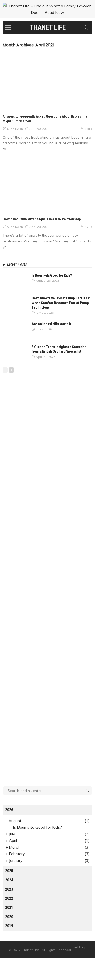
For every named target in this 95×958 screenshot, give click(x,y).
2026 (9, 809)
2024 (9, 880)
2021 (9, 907)
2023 (9, 889)
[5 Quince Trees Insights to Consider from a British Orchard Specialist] (15, 353)
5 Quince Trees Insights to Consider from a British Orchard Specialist (59, 349)
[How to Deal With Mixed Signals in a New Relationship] (47, 186)
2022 (9, 898)
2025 (9, 870)
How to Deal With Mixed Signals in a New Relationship (41, 219)
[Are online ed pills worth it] (15, 330)
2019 (9, 925)
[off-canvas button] (8, 27)
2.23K (88, 227)
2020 (9, 916)
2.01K (88, 129)
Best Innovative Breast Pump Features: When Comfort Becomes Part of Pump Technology (61, 303)
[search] (85, 27)
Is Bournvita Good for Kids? (52, 275)
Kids (9, 105)
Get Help (79, 947)
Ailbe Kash (15, 129)
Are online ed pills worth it (51, 324)
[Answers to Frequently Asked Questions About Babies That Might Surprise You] (47, 83)
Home (10, 208)
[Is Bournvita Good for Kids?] (15, 281)
